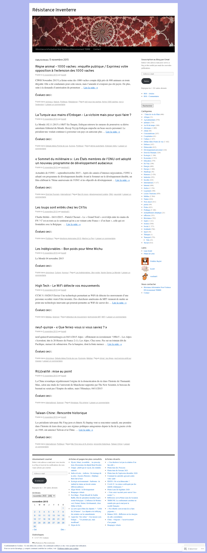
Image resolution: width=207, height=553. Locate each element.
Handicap (147, 171)
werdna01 (65, 167)
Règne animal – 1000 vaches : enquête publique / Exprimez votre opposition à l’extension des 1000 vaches (81, 69)
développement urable (98, 194)
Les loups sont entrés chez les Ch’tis (61, 208)
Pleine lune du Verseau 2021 (117, 470)
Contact (97, 49)
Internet (146, 185)
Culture (58, 272)
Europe (72, 145)
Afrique (146, 117)
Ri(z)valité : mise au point (53, 372)
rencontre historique (102, 444)
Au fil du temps (149, 125)
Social (146, 226)
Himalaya (74, 402)
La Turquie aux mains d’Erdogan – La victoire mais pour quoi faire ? (83, 115)
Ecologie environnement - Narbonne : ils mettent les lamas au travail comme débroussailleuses (85, 484)
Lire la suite (91, 87)
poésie (146, 204)
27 (54, 522)
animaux (49, 101)
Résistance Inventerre (54, 10)
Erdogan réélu (111, 145)
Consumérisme (149, 133)
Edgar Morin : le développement (82, 489)
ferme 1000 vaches (110, 101)
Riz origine (83, 402)
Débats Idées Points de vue (57, 145)
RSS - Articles (149, 93)
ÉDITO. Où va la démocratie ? (118, 481)
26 (49, 522)
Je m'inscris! (39, 480)
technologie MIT (94, 316)
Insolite (146, 180)
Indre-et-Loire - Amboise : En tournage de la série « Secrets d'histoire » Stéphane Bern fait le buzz (86, 476)
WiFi (103, 316)
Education (147, 160)
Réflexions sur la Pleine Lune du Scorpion (122, 497)
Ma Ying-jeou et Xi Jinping (82, 444)
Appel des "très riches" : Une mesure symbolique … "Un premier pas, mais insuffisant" (86, 519)
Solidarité (147, 229)
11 (44, 515)
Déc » (63, 529)
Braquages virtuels (77, 492)
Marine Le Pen (88, 238)
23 (35, 522)
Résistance (73, 101)
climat (146, 130)
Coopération (148, 136)
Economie (147, 158)
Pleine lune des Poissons (116, 467)
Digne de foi (75, 525)
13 (54, 515)
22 (63, 519)
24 (39, 522)
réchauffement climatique (153, 212)
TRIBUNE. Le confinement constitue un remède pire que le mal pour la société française (121, 503)
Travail (146, 242)
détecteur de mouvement (76, 316)
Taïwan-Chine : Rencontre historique (61, 413)
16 (35, 519)
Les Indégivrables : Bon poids (87, 272)
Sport (146, 231)
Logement (147, 190)
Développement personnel (153, 150)
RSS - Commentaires (151, 96)
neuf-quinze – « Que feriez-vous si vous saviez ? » (71, 327)
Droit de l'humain (53, 194)
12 (49, 515)
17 (39, 519)
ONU (111, 194)
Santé (146, 221)
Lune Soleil (148, 251)
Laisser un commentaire (55, 104)
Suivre (146, 81)
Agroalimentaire (149, 119)
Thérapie (147, 234)
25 (44, 522)
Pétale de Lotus (149, 253)
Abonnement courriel (42, 459)
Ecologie (82, 358)
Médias (49, 316)
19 (49, 519)
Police (146, 207)
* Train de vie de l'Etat (152, 114)
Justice (146, 188)
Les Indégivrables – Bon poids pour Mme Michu (69, 249)
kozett (63, 74)
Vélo (147, 240)
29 (63, 522)
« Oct (34, 529)
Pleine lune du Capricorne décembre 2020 (122, 473)
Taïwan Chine (116, 444)
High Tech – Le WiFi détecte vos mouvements (67, 286)
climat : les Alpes (106, 358)
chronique (50, 272)
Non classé (148, 201)
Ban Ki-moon (83, 194)
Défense (147, 144)
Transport (147, 237)
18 (44, 519)
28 (58, 522)
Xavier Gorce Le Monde (110, 272)
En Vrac (147, 163)
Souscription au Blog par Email (155, 59)
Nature (56, 101)
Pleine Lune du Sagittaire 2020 (118, 489)
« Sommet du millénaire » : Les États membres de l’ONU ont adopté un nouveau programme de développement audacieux (83, 161)
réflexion (147, 215)
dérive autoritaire (97, 145)
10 (39, 515)
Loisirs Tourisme (150, 193)
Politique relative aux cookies (68, 548)
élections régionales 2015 (70, 238)
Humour (65, 272)
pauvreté (117, 194)
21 (58, 519)
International (65, 194)
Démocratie (148, 147)
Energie (146, 166)
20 (54, 519)
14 (58, 515)
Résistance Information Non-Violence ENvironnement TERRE (63, 49)
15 (63, 515)
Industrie (147, 177)
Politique (63, 101)
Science (56, 316)
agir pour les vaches (93, 101)
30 (35, 526)
